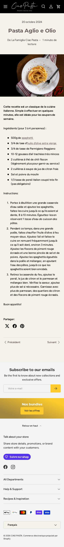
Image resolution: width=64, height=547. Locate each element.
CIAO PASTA (16, 535)
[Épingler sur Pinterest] (22, 326)
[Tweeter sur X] (7, 326)
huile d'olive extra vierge (42, 143)
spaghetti (28, 137)
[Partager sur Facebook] (14, 326)
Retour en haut (30, 425)
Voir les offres (32, 410)
